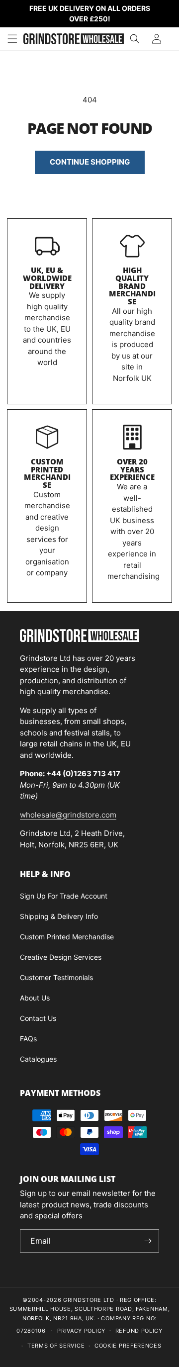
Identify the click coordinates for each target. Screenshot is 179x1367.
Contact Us (38, 1018)
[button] (12, 39)
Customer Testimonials (56, 977)
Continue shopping (90, 162)
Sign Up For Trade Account (63, 896)
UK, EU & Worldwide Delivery (47, 278)
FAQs (28, 1038)
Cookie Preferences (128, 1345)
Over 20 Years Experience (132, 469)
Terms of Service (56, 1345)
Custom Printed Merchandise (47, 473)
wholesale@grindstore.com (68, 815)
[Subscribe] (148, 1241)
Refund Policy (139, 1330)
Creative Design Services (60, 957)
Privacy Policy (81, 1330)
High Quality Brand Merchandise (132, 285)
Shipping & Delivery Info (59, 916)
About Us (35, 998)
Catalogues (38, 1059)
